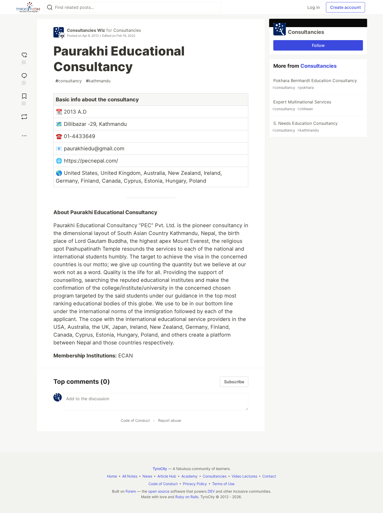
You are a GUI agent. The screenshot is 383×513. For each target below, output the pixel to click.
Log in (313, 7)
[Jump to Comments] (24, 78)
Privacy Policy (195, 483)
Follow (318, 45)
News (147, 476)
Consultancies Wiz (86, 30)
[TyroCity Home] (28, 7)
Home (112, 476)
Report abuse (169, 420)
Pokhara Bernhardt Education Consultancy (314, 84)
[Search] (50, 7)
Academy (189, 476)
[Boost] (24, 116)
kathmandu (98, 80)
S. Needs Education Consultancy (305, 126)
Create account (345, 7)
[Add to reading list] (24, 99)
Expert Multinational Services (301, 105)
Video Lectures (244, 476)
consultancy (68, 80)
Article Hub (166, 476)
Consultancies (127, 30)
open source (158, 491)
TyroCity (160, 468)
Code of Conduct (135, 420)
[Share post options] (24, 136)
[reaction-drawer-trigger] (24, 58)
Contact (269, 476)
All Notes (129, 476)
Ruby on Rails (186, 497)
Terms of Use (223, 483)
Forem (131, 491)
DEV (211, 491)
